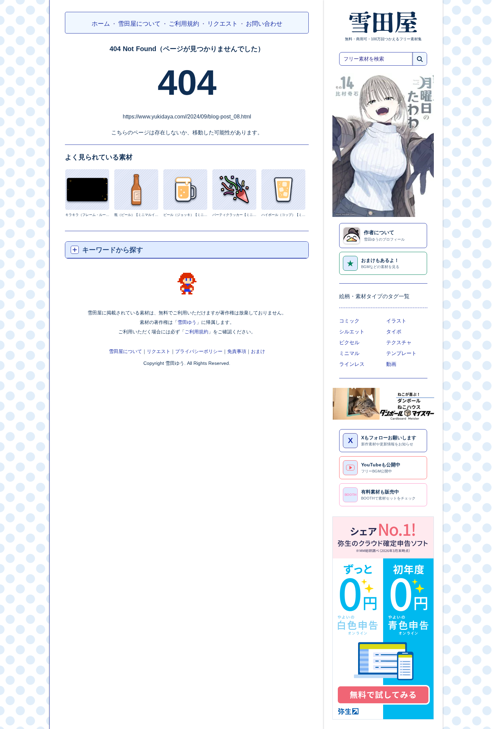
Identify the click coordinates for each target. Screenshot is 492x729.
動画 (391, 364)
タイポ (393, 331)
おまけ (258, 351)
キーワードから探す (112, 249)
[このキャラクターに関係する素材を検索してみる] (187, 283)
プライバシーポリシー (198, 351)
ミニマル (349, 353)
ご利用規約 (184, 23)
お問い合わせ (264, 23)
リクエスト (222, 23)
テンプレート (401, 353)
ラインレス (352, 364)
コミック (349, 321)
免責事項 (236, 351)
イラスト (396, 321)
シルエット (352, 331)
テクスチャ (399, 342)
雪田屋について (139, 23)
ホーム (101, 23)
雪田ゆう (187, 322)
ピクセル (349, 342)
